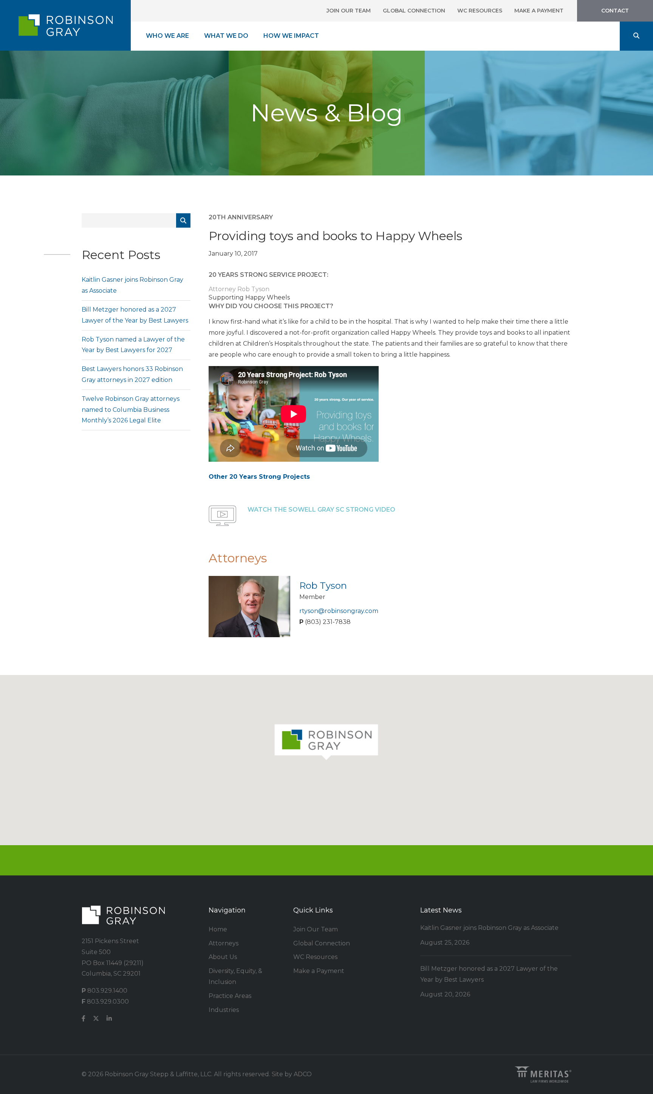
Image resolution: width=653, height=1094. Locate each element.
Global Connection (414, 10)
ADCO (303, 1074)
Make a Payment (538, 10)
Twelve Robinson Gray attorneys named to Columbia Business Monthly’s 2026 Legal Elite (130, 409)
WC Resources (479, 10)
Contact (615, 10)
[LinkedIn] (109, 1018)
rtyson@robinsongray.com (338, 611)
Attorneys (223, 943)
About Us (223, 957)
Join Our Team (348, 10)
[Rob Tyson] (249, 606)
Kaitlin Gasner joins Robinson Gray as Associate (489, 927)
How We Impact (291, 35)
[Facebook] (83, 1018)
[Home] (65, 25)
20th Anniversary (241, 217)
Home (218, 929)
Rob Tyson (323, 585)
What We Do (226, 35)
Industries (224, 1009)
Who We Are (167, 35)
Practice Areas (230, 995)
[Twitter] (96, 1018)
